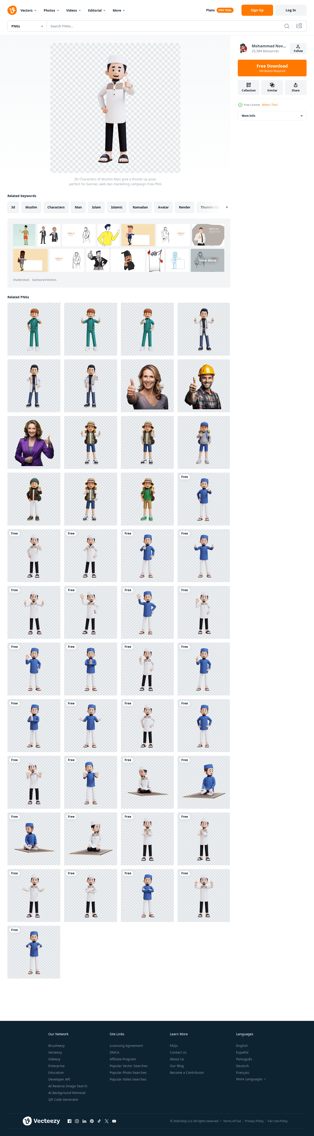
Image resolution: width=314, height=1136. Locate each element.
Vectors (26, 10)
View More (207, 260)
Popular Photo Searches (128, 1072)
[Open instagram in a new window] (77, 1121)
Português (244, 1059)
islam (96, 207)
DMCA (114, 1052)
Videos (71, 10)
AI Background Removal (67, 1093)
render (184, 207)
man (78, 207)
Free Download (272, 68)
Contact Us (178, 1052)
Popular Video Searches (128, 1079)
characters (56, 207)
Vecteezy (55, 1052)
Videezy (54, 1059)
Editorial (95, 10)
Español (242, 1052)
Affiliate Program (123, 1059)
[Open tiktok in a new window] (99, 1121)
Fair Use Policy (278, 1121)
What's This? (270, 105)
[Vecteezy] (12, 10)
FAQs (174, 1045)
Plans (210, 10)
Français (242, 1072)
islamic (116, 207)
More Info (248, 116)
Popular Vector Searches (129, 1066)
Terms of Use (232, 1121)
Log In (291, 10)
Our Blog (177, 1066)
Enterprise (56, 1066)
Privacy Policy (254, 1121)
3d (13, 207)
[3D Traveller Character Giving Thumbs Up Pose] (90, 442)
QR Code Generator (63, 1099)
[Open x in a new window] (107, 1121)
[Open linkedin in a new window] (84, 1121)
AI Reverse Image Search (67, 1086)
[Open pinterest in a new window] (92, 1121)
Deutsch (242, 1066)
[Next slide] (222, 207)
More (117, 10)
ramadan (140, 207)
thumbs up (210, 207)
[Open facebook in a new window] (69, 1121)
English (242, 1045)
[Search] (287, 26)
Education (56, 1072)
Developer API (59, 1079)
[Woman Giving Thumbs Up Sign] (147, 385)
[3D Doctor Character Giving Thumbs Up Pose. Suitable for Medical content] (33, 329)
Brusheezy (56, 1045)
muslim (31, 207)
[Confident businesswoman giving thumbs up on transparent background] (33, 442)
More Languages (249, 1079)
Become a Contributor (187, 1072)
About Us (177, 1059)
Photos (49, 10)
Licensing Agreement (126, 1045)
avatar (163, 207)
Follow (298, 51)
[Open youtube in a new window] (114, 1121)
